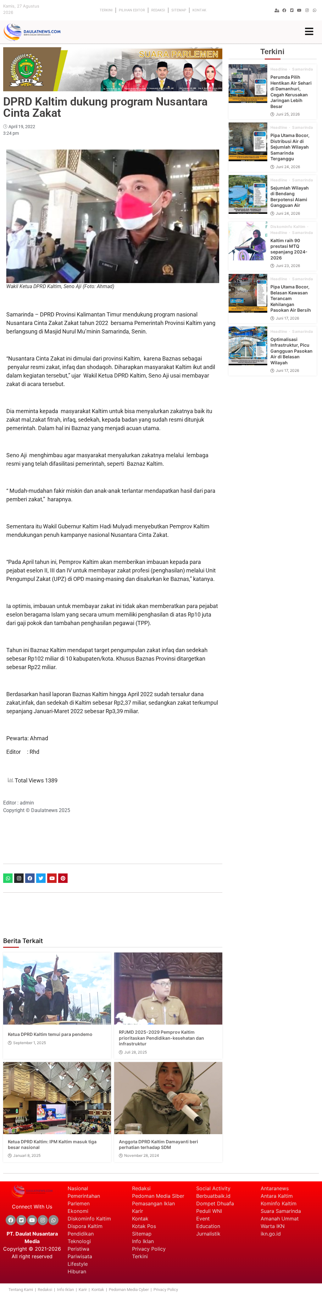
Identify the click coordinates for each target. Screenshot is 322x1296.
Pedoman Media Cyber (129, 1289)
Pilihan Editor (132, 10)
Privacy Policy (149, 1249)
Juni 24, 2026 (288, 167)
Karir (137, 1211)
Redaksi (158, 10)
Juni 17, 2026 (287, 318)
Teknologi (79, 1241)
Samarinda (302, 69)
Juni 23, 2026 (288, 266)
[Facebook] (284, 10)
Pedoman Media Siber (158, 1196)
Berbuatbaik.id (213, 1196)
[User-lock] (276, 10)
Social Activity (213, 1188)
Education (208, 1226)
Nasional (78, 1188)
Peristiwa (78, 1249)
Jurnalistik (208, 1234)
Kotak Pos (144, 1226)
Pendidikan (81, 1234)
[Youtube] (299, 10)
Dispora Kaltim (85, 1226)
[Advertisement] (117, 838)
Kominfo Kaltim (279, 1203)
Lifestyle (78, 1264)
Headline (279, 69)
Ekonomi (78, 1211)
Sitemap (178, 10)
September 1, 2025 (29, 1043)
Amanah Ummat (280, 1218)
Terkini (106, 10)
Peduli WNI (209, 1211)
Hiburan (77, 1271)
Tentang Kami (20, 1289)
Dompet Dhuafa (215, 1203)
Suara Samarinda (281, 1211)
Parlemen (79, 1203)
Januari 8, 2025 (27, 1155)
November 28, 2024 (141, 1155)
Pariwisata (80, 1256)
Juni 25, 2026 (288, 114)
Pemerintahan (84, 1196)
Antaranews (275, 1188)
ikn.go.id (271, 1234)
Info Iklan (143, 1241)
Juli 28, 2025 (135, 1052)
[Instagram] (19, 878)
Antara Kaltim (277, 1196)
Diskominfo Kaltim (288, 227)
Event (203, 1218)
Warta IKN (273, 1226)
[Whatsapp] (314, 10)
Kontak (199, 10)
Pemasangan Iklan (153, 1203)
